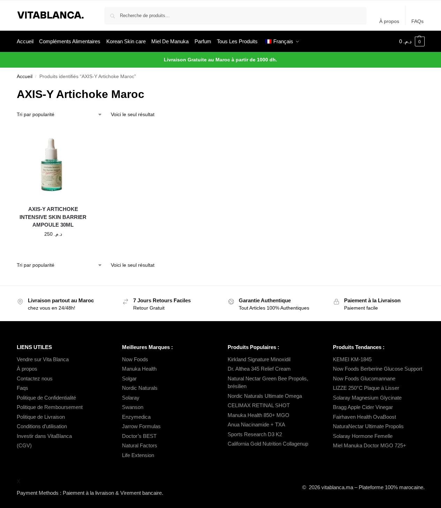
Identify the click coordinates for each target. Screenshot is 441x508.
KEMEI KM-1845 (352, 359)
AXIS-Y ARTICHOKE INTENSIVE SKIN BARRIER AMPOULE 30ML (53, 217)
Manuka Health (139, 369)
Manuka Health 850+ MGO (258, 415)
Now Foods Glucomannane (364, 378)
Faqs (22, 388)
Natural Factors (139, 445)
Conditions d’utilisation (42, 426)
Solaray (130, 398)
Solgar (129, 378)
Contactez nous (35, 378)
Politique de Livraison (41, 417)
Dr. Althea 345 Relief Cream (259, 369)
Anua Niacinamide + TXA (256, 424)
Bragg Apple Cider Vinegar (363, 407)
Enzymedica (136, 417)
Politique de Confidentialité (46, 398)
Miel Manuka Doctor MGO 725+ (369, 445)
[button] (412, 41)
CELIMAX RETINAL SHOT (259, 405)
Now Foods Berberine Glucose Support (377, 369)
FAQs (417, 21)
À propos (389, 21)
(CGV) (24, 445)
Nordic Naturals (140, 388)
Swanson (132, 407)
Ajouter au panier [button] (53, 249)
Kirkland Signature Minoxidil (259, 359)
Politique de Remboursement (50, 407)
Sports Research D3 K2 (255, 434)
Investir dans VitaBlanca (44, 436)
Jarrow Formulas (141, 426)
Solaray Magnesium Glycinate (367, 398)
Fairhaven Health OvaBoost (364, 417)
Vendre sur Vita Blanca (43, 359)
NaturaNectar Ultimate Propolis (368, 426)
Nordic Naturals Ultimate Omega (265, 396)
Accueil (24, 76)
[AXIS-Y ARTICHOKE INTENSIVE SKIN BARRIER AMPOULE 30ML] (53, 163)
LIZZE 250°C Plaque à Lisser (366, 388)
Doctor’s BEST (139, 436)
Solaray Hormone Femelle (363, 436)
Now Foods (135, 359)
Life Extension (138, 455)
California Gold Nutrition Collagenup (269, 444)
